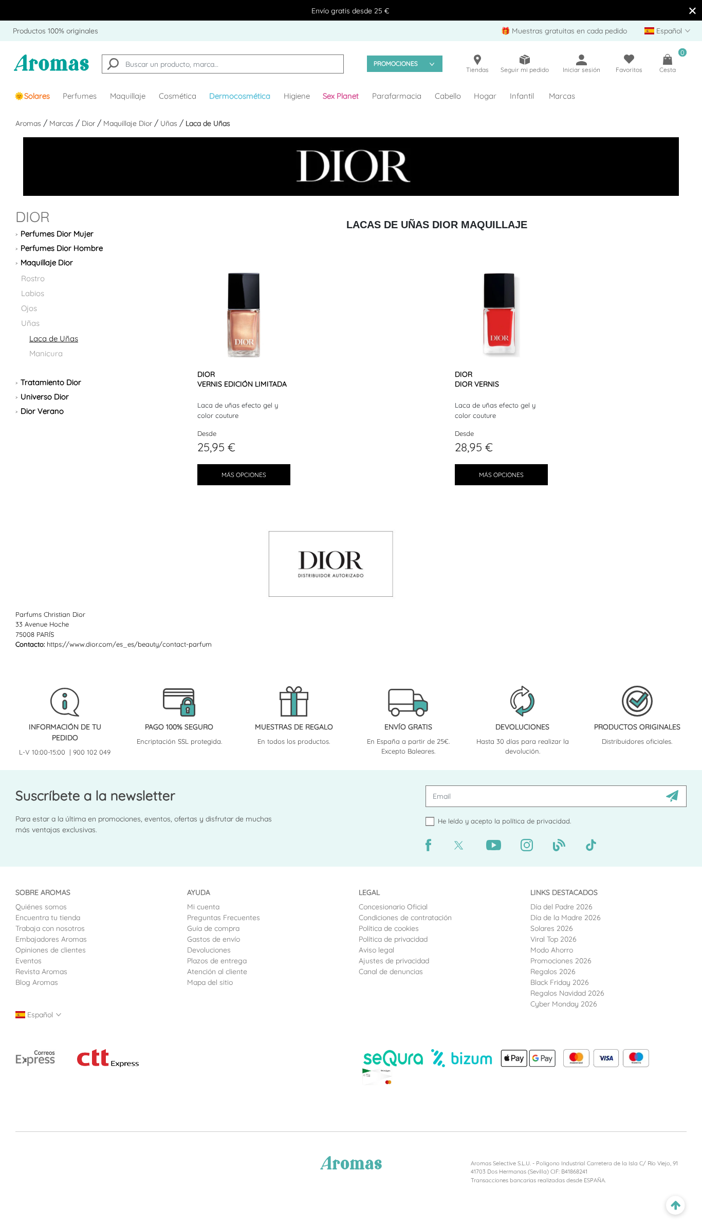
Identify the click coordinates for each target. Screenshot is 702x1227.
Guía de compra (213, 928)
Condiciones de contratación (405, 917)
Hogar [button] (485, 96)
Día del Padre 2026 (561, 906)
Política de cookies (389, 928)
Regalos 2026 (553, 971)
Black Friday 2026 (559, 982)
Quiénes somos (41, 906)
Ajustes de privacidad (394, 960)
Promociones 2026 (561, 960)
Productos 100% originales (55, 30)
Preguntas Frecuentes (223, 917)
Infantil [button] (522, 96)
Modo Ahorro (551, 950)
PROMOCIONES (396, 63)
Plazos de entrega (217, 960)
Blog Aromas (36, 982)
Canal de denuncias (391, 971)
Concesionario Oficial (393, 906)
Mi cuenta (203, 906)
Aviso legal (376, 950)
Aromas (29, 123)
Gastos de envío (213, 939)
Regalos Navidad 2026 (567, 993)
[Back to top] (675, 1205)
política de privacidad (536, 821)
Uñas (169, 123)
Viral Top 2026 (553, 939)
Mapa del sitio (210, 982)
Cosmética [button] (177, 96)
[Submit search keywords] (113, 65)
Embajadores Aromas (51, 939)
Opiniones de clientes (50, 950)
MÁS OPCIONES (243, 475)
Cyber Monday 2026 (563, 1004)
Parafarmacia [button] (396, 96)
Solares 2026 (551, 928)
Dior (89, 123)
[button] (341, 96)
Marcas (562, 96)
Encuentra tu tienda (47, 917)
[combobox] (223, 64)
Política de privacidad (393, 939)
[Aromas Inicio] (51, 69)
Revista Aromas (41, 971)
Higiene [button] (297, 96)
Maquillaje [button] (127, 96)
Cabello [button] (448, 96)
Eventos (28, 960)
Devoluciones (209, 950)
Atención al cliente (217, 971)
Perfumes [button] (80, 96)
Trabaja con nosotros (50, 928)
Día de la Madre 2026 (565, 917)
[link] (32, 96)
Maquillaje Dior (128, 123)
